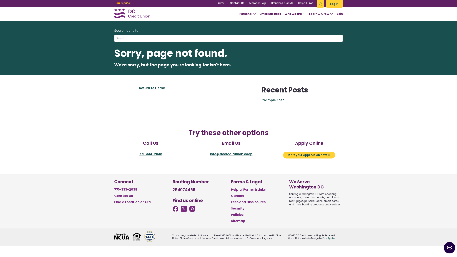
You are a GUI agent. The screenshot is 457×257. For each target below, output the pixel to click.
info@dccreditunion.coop (231, 154)
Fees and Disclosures (248, 202)
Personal (245, 14)
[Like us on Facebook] (175, 210)
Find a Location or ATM (133, 202)
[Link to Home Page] (132, 13)
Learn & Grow (319, 14)
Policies (237, 214)
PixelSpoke (328, 238)
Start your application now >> (309, 155)
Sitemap (238, 221)
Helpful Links (305, 3)
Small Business (270, 14)
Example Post (273, 100)
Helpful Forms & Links (248, 189)
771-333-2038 (150, 154)
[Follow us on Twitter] (184, 210)
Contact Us (237, 3)
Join (340, 14)
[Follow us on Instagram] (192, 210)
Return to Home (152, 88)
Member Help (257, 3)
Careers (237, 195)
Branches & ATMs (282, 3)
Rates (221, 3)
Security (238, 208)
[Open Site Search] (320, 4)
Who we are (293, 14)
